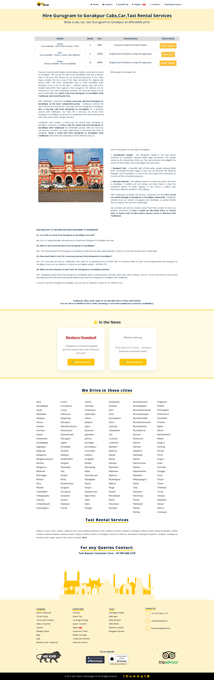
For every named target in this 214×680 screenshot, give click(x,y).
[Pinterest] (138, 676)
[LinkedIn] (131, 676)
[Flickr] (148, 676)
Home (95, 4)
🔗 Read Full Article (81, 362)
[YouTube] (142, 676)
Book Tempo (168, 63)
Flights (138, 4)
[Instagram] (127, 676)
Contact (156, 4)
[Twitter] (134, 676)
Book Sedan (168, 46)
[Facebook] (124, 676)
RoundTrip (122, 4)
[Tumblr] (145, 676)
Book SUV (168, 54)
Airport (109, 4)
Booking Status (173, 4)
